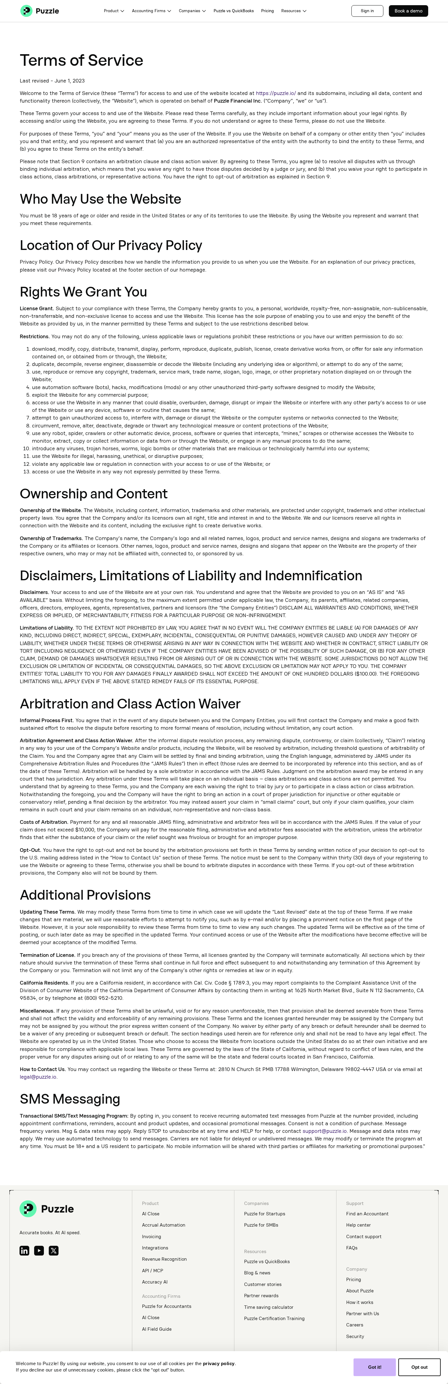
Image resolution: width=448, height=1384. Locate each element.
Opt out (419, 1367)
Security (355, 1336)
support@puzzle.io (325, 1130)
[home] (39, 11)
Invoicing (151, 1236)
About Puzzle (360, 1290)
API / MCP (152, 1270)
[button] (114, 11)
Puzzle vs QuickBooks (234, 10)
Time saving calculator (268, 1307)
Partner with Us (362, 1313)
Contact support (364, 1236)
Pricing (267, 10)
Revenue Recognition (164, 1259)
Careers (354, 1325)
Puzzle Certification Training (274, 1318)
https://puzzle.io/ (276, 93)
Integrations (155, 1248)
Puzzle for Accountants (166, 1306)
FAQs (351, 1248)
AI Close (150, 1213)
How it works (359, 1302)
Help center (358, 1225)
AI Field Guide (157, 1329)
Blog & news (257, 1273)
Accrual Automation (163, 1225)
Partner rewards (261, 1295)
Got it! (375, 1367)
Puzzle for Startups (264, 1213)
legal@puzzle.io (38, 1076)
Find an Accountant (367, 1213)
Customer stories (263, 1284)
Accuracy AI (155, 1282)
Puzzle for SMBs (261, 1225)
